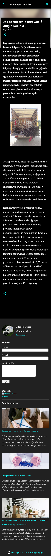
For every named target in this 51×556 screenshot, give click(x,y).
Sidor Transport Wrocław (19, 4)
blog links (5, 396)
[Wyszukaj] (47, 4)
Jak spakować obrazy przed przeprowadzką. (20, 431)
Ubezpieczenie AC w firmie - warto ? (17, 475)
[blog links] (9, 393)
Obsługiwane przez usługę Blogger (27, 552)
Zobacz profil (21, 335)
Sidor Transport (23, 326)
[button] (4, 35)
